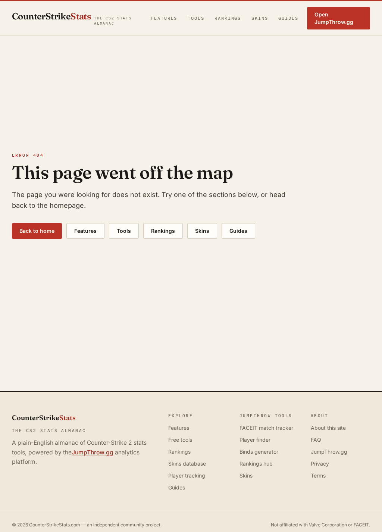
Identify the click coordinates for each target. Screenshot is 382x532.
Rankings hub (256, 463)
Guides (288, 18)
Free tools (180, 439)
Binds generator (258, 451)
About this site (328, 428)
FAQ (316, 439)
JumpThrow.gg (92, 452)
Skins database (187, 463)
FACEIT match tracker (266, 428)
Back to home (36, 231)
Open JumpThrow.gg (333, 18)
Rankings (228, 18)
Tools (196, 18)
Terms (318, 475)
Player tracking (186, 475)
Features (164, 18)
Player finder (254, 439)
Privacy (320, 463)
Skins (259, 18)
